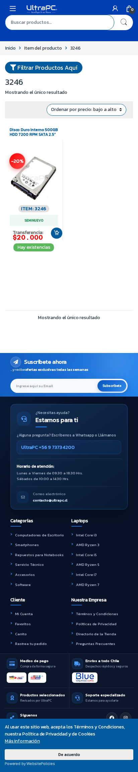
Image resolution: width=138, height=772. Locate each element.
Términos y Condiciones (97, 613)
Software (23, 584)
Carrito (21, 634)
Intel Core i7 (86, 574)
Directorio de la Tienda (96, 634)
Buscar (123, 22)
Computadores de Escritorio (39, 535)
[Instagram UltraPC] (125, 718)
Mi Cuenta (24, 613)
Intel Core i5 (86, 554)
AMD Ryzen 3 (87, 544)
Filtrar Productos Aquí (46, 67)
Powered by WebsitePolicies (30, 763)
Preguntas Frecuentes (95, 643)
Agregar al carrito (53, 233)
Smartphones (27, 544)
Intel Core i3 (86, 535)
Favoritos (23, 624)
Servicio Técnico (29, 564)
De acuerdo (69, 754)
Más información (22, 741)
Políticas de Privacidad (96, 624)
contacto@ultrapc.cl (50, 500)
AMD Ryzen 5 (87, 564)
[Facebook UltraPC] (112, 718)
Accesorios (25, 574)
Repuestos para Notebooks (39, 554)
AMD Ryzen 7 (87, 584)
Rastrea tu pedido (31, 643)
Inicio (10, 48)
